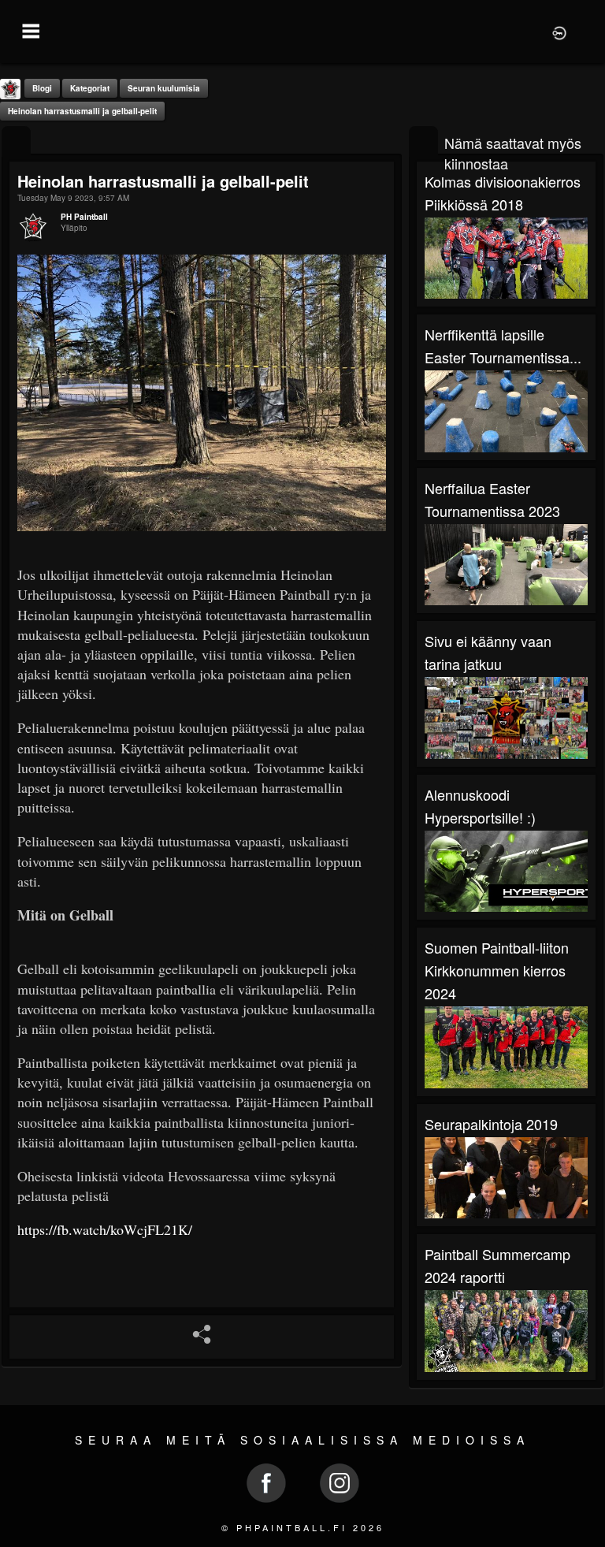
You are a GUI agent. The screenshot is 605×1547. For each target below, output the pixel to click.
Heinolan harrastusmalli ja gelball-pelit (82, 111)
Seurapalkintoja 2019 (491, 1124)
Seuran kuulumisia (164, 88)
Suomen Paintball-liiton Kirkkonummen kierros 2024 (497, 970)
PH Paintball (84, 216)
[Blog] (16, 141)
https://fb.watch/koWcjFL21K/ (104, 1229)
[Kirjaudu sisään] (559, 31)
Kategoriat (89, 88)
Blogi (42, 88)
